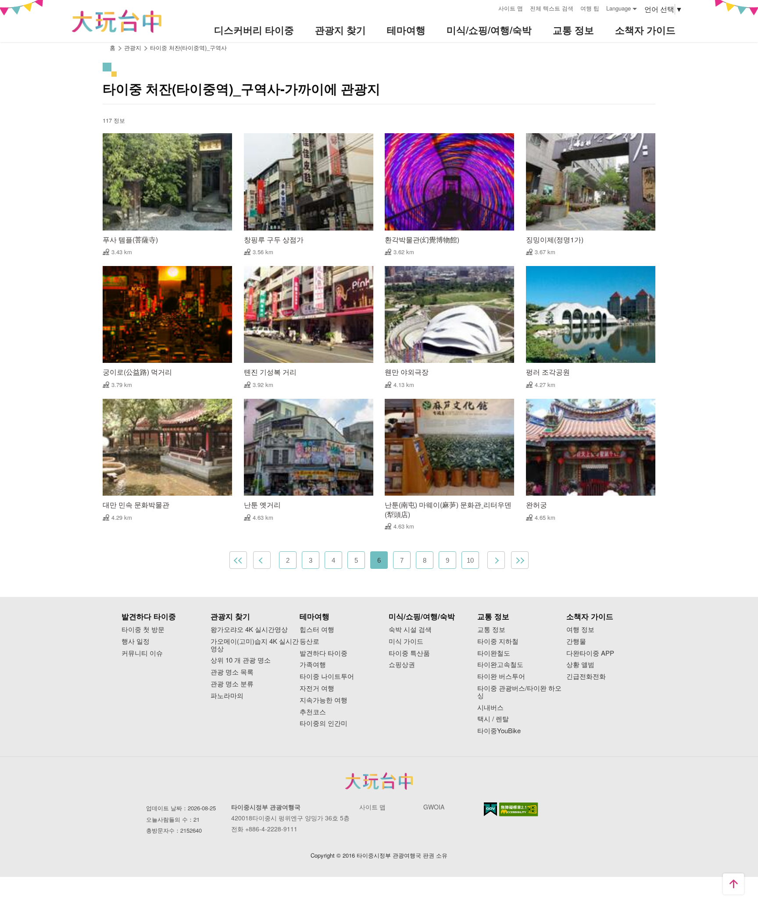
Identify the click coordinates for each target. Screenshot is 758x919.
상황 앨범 (580, 664)
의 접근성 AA (518, 809)
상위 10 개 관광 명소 (241, 660)
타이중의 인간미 (323, 723)
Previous (262, 560)
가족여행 (313, 664)
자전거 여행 (317, 688)
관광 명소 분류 (232, 684)
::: (488, 7)
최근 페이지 (520, 560)
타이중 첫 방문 (143, 629)
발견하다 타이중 (323, 653)
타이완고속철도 (500, 664)
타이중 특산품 (409, 653)
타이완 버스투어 (501, 676)
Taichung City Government (379, 781)
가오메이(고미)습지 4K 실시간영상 (255, 645)
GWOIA (433, 806)
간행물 (576, 641)
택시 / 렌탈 (493, 719)
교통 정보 (491, 629)
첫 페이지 (238, 560)
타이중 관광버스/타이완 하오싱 (519, 692)
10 (470, 560)
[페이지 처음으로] (733, 883)
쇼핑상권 (402, 664)
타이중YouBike (499, 730)
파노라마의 (227, 695)
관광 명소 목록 (232, 672)
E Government (490, 809)
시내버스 (490, 707)
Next (496, 560)
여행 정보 (580, 629)
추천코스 (313, 712)
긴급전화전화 (586, 676)
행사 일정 (136, 641)
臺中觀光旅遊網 (116, 21)
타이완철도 (493, 653)
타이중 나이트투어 (327, 676)
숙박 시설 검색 (410, 629)
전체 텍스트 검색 (551, 8)
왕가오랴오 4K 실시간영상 (249, 629)
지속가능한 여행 (323, 700)
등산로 (309, 641)
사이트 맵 (510, 8)
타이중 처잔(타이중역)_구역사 (188, 47)
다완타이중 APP (590, 653)
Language (618, 8)
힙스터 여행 (317, 629)
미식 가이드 (406, 641)
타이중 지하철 (497, 641)
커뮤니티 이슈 (142, 653)
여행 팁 (589, 8)
